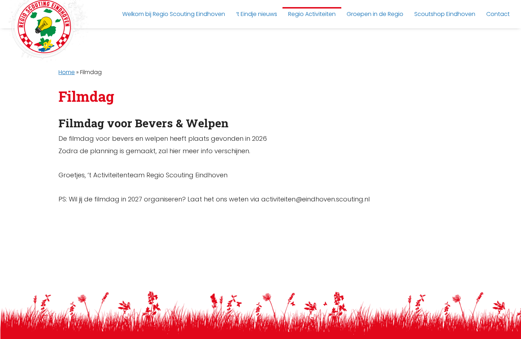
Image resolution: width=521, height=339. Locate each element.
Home (66, 72)
